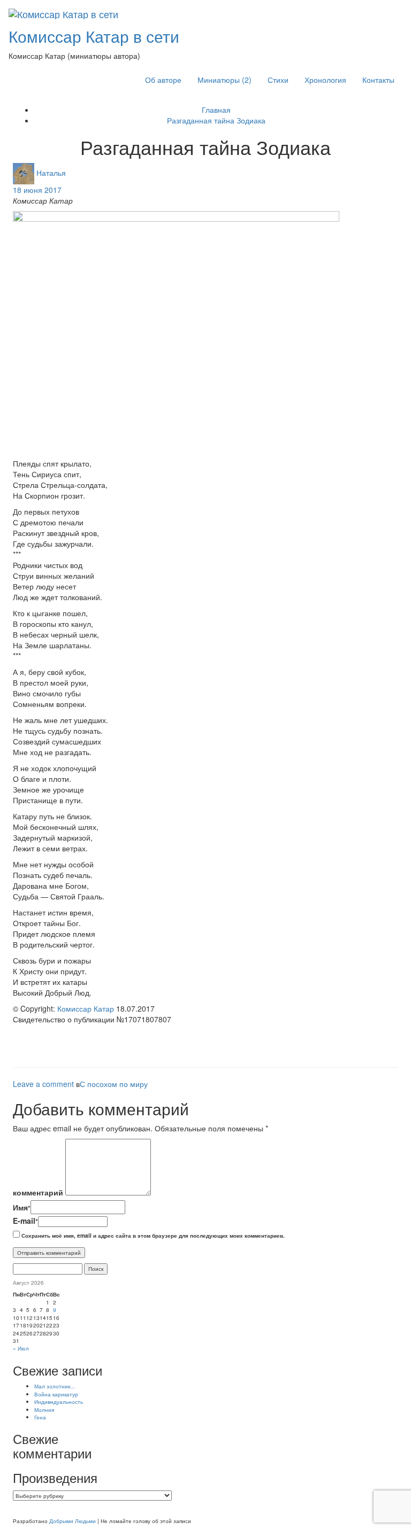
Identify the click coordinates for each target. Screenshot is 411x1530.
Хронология (325, 79)
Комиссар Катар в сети (94, 36)
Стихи (278, 79)
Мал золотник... (54, 1386)
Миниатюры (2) (224, 79)
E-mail (25, 1220)
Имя (22, 1207)
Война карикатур (56, 1394)
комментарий (38, 1192)
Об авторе (163, 79)
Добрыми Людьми (72, 1521)
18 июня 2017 (37, 189)
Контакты (378, 79)
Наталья (51, 172)
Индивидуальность (58, 1401)
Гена (40, 1417)
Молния (44, 1409)
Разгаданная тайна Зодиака (216, 120)
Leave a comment (43, 1083)
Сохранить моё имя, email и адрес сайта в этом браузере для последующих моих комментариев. (153, 1235)
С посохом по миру (114, 1083)
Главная (216, 109)
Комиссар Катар (85, 1008)
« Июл (21, 1348)
